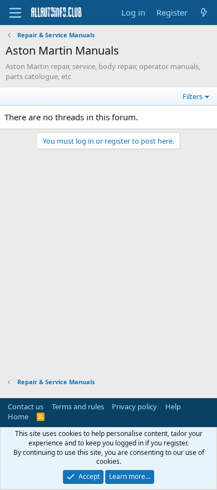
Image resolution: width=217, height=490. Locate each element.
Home (18, 416)
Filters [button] (193, 96)
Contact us (25, 406)
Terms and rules (78, 406)
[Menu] (15, 13)
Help (173, 406)
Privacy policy (134, 406)
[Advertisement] (108, 257)
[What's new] (204, 12)
